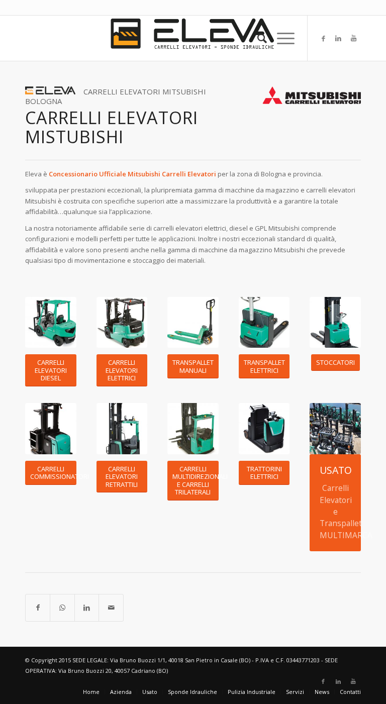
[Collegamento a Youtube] (353, 38)
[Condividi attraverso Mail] (111, 607)
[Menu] (281, 38)
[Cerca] (257, 38)
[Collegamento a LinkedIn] (338, 38)
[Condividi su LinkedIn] (87, 607)
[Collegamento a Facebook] (323, 38)
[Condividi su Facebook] (38, 607)
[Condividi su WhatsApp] (62, 607)
